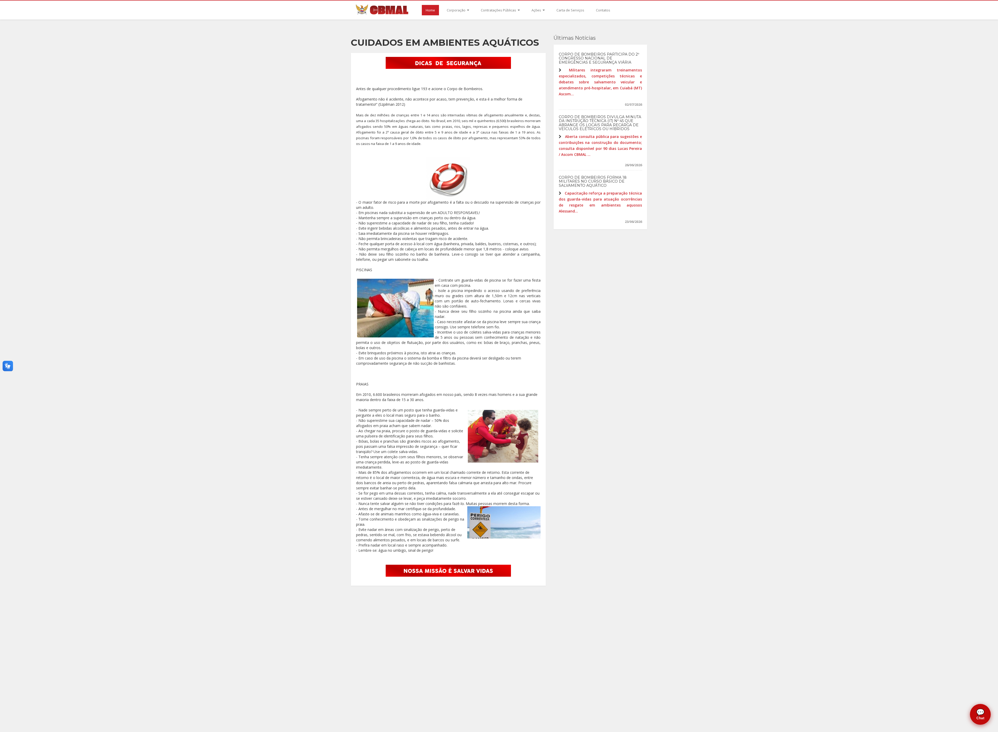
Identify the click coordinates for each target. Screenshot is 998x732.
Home (430, 10)
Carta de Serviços (570, 10)
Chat (980, 714)
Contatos (603, 10)
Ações (536, 10)
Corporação (456, 10)
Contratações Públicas (499, 10)
